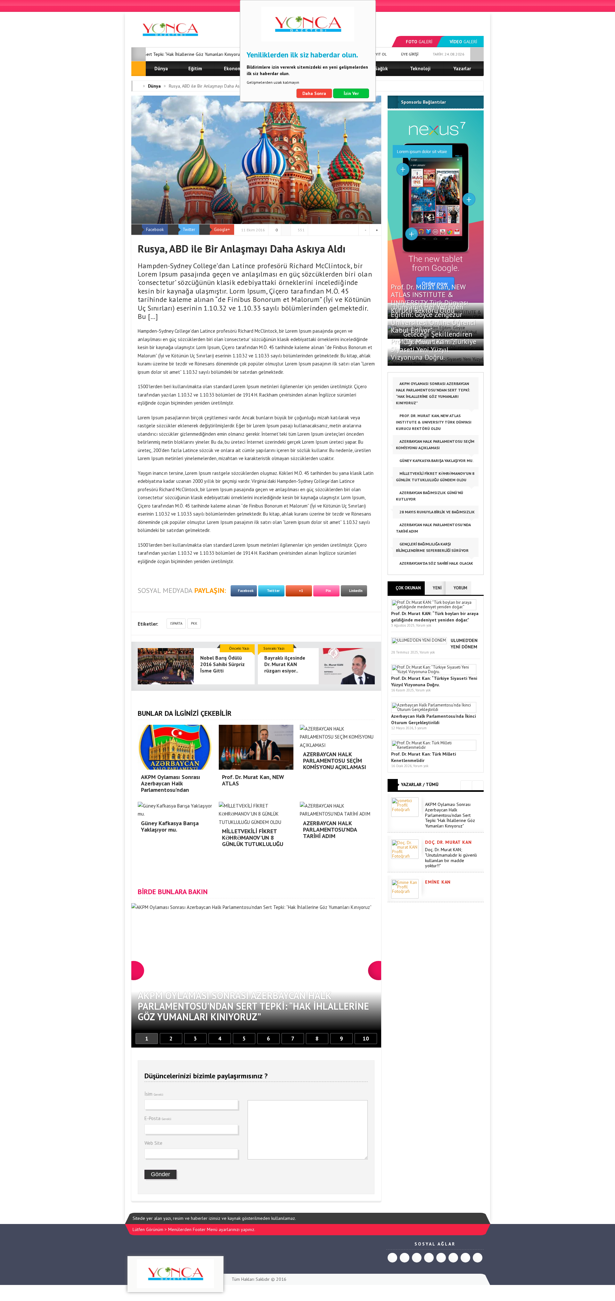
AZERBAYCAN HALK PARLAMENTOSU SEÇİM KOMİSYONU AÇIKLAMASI (435, 444)
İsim (153, 1094)
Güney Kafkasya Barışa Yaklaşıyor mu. (435, 460)
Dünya (161, 68)
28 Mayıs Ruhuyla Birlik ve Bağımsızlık (436, 511)
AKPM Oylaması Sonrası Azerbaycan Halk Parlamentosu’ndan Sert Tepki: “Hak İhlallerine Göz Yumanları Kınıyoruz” (433, 393)
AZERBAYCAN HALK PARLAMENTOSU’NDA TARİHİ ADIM (433, 528)
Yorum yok (423, 625)
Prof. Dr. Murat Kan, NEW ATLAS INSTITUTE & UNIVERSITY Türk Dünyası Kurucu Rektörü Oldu (429, 298)
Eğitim (195, 68)
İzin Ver (351, 93)
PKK (194, 623)
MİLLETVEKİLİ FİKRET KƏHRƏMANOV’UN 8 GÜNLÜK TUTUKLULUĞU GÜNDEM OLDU (435, 476)
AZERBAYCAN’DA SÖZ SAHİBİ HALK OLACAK (435, 563)
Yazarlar (462, 68)
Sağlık (381, 68)
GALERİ (419, 42)
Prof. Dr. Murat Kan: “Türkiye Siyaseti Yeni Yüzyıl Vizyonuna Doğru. (433, 349)
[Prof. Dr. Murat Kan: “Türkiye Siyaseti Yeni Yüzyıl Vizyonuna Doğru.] (433, 671)
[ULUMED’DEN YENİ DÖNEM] (419, 640)
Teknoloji (420, 68)
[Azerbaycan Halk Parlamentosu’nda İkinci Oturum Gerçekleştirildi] (433, 709)
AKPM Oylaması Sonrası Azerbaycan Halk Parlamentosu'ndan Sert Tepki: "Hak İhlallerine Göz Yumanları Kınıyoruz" (450, 815)
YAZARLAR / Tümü (420, 784)
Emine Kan (438, 882)
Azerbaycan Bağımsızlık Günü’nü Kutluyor (429, 495)
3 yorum (420, 728)
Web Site (153, 1143)
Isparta (176, 623)
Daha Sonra (314, 93)
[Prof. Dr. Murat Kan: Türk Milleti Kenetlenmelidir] (433, 747)
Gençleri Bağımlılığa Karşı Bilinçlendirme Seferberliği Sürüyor (432, 547)
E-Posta (157, 1118)
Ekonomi (233, 68)
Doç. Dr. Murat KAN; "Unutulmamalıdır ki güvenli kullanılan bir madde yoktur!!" (451, 858)
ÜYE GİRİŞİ (409, 54)
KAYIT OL (378, 54)
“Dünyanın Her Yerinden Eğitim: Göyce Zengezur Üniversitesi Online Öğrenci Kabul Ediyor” (433, 318)
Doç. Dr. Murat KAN (448, 842)
